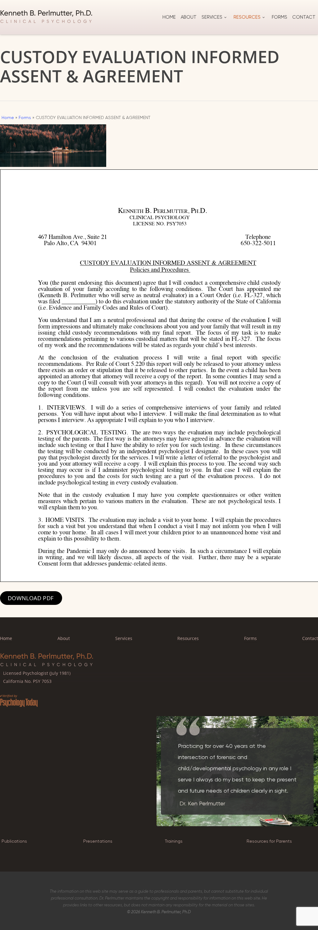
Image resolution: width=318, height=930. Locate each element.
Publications (14, 841)
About (63, 638)
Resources (188, 638)
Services (123, 638)
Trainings (174, 841)
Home (8, 117)
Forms (25, 117)
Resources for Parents (269, 841)
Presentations (97, 841)
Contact (310, 638)
